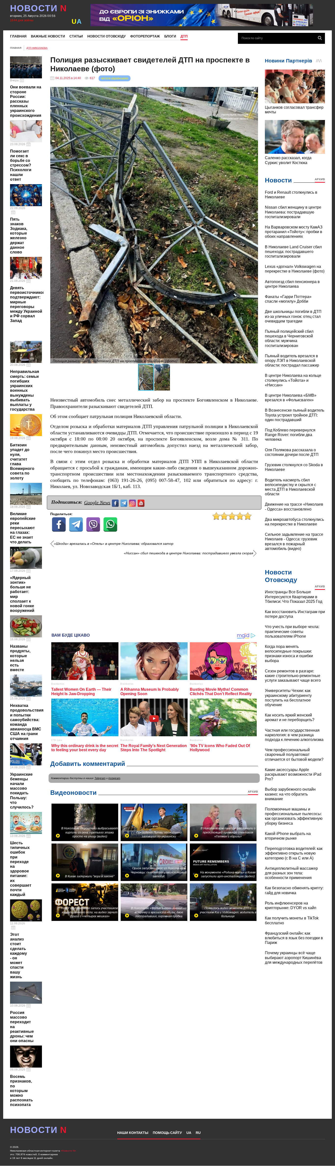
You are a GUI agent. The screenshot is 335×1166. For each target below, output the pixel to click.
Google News (97, 502)
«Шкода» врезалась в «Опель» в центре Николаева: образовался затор (113, 544)
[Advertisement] (154, 592)
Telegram (99, 778)
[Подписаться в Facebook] (116, 502)
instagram (114, 778)
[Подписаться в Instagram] (133, 502)
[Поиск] (320, 38)
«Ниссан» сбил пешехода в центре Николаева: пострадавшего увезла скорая (188, 553)
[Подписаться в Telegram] (124, 502)
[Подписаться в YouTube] (141, 502)
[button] (254, 91)
